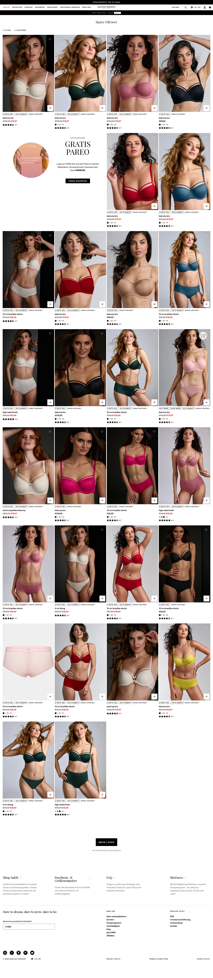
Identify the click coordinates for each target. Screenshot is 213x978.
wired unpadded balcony (14, 510)
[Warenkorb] (210, 7)
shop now (117, 13)
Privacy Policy (113, 959)
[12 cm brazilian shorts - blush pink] (162, 321)
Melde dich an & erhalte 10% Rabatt (17, 921)
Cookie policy (203, 959)
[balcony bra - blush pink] (58, 124)
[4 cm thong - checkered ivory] (8, 811)
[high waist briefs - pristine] (160, 517)
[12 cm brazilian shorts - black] (160, 321)
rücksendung (176, 922)
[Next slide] (50, 73)
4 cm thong (60, 608)
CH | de (197, 7)
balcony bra (8, 117)
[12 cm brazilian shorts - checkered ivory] (164, 321)
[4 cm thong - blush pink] (5, 811)
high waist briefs (10, 412)
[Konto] (204, 7)
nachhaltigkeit (113, 926)
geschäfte (111, 932)
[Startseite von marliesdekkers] (106, 7)
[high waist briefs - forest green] (164, 517)
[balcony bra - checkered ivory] (60, 124)
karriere (110, 919)
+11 (62, 124)
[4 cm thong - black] (3, 811)
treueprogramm (113, 922)
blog (108, 929)
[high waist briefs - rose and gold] (162, 517)
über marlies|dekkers (116, 916)
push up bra (112, 706)
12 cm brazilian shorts (13, 314)
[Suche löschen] (184, 7)
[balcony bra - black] (55, 124)
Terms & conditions (158, 959)
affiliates (110, 935)
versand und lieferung (180, 919)
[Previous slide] (6, 73)
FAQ (172, 916)
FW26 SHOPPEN (78, 181)
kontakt (173, 926)
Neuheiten (17, 7)
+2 (167, 517)
